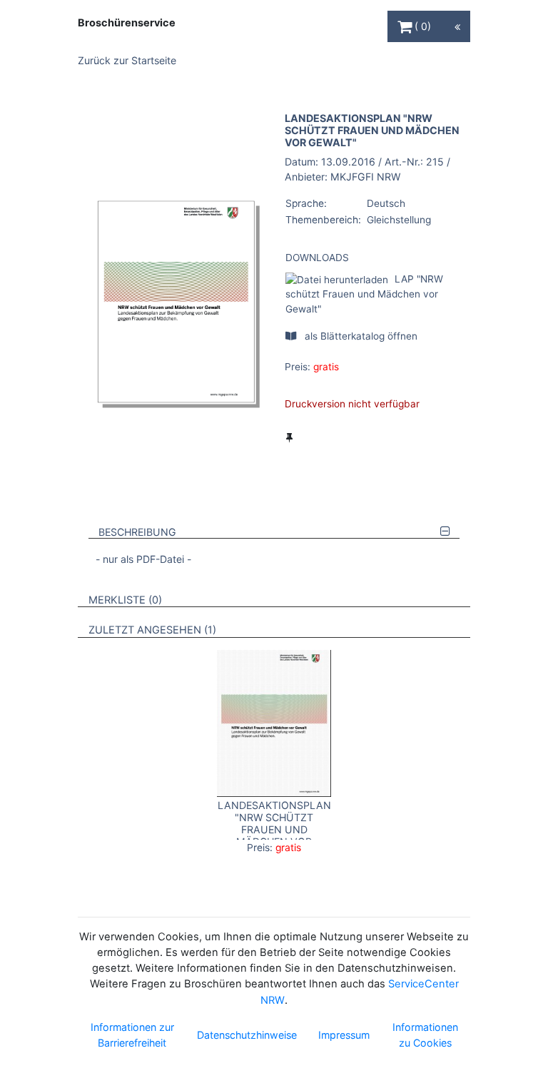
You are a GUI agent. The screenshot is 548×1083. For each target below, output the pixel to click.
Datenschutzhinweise (247, 1035)
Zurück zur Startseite (127, 60)
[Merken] (289, 437)
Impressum (344, 1035)
